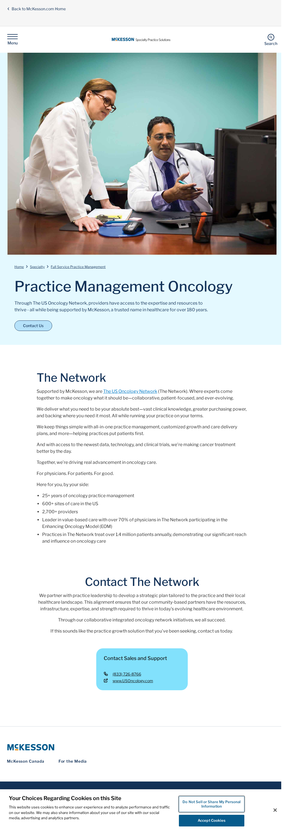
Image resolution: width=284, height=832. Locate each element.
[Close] (275, 810)
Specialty (37, 267)
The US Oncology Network (130, 391)
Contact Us (33, 325)
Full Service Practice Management (78, 267)
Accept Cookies (211, 820)
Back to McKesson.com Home (39, 8)
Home (19, 267)
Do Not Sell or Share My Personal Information (211, 804)
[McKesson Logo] (142, 747)
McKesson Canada (25, 761)
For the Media (73, 761)
